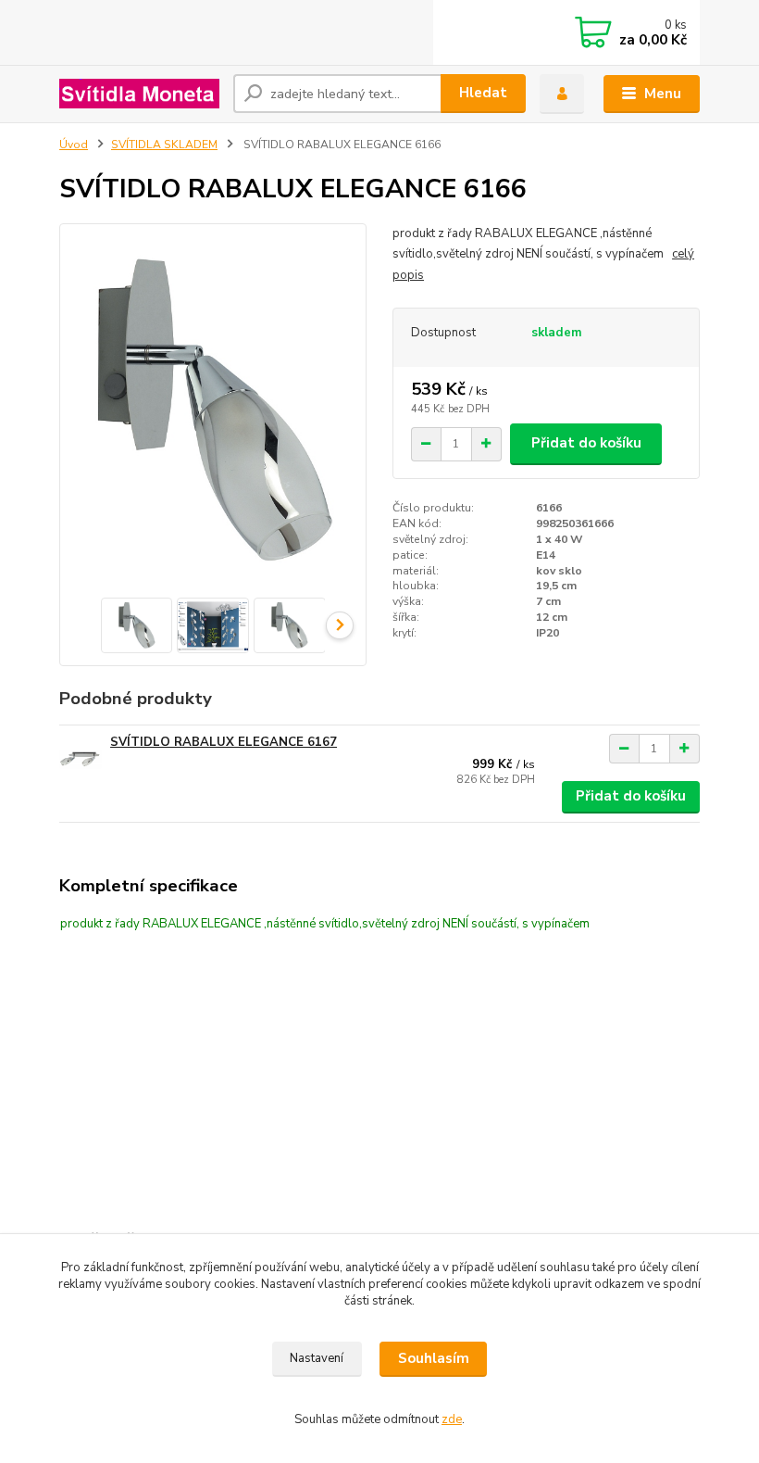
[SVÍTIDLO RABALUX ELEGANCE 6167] (80, 759)
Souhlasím (433, 1358)
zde (452, 1419)
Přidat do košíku (586, 443)
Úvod (73, 144)
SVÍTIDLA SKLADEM (164, 144)
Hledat (483, 92)
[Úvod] (139, 93)
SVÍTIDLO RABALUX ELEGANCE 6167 (223, 742)
